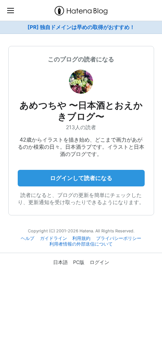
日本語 (60, 262)
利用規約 (81, 238)
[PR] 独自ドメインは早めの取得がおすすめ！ (81, 27)
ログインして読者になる (81, 178)
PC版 (78, 262)
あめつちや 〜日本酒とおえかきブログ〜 (81, 111)
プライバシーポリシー (118, 238)
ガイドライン (53, 238)
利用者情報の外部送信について (81, 244)
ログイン (99, 262)
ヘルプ (27, 238)
